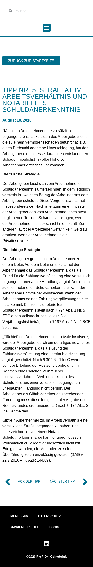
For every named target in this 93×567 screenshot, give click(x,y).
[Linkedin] (46, 544)
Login (54, 527)
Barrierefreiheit (25, 527)
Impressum (19, 516)
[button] (47, 28)
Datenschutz (49, 516)
